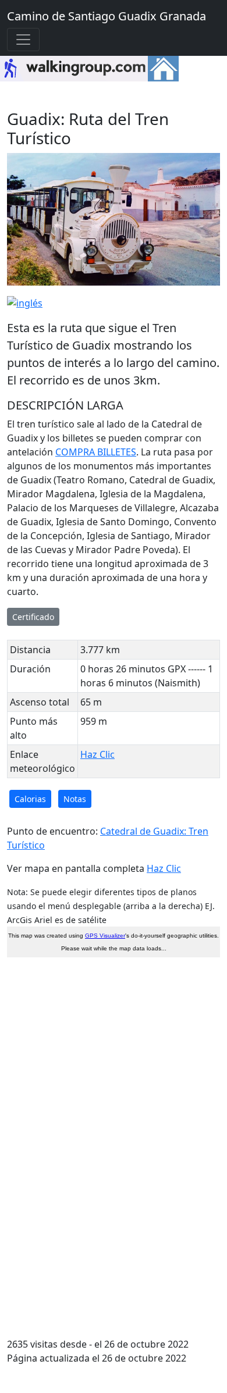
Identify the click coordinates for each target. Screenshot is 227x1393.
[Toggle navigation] (23, 39)
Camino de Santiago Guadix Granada (106, 16)
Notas (74, 798)
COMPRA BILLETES (95, 452)
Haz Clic (97, 754)
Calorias (30, 798)
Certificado (33, 616)
